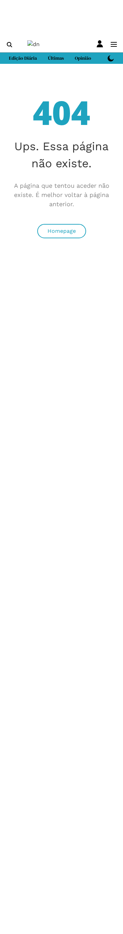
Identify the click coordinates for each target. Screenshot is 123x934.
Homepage (61, 231)
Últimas (56, 58)
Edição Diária (23, 58)
